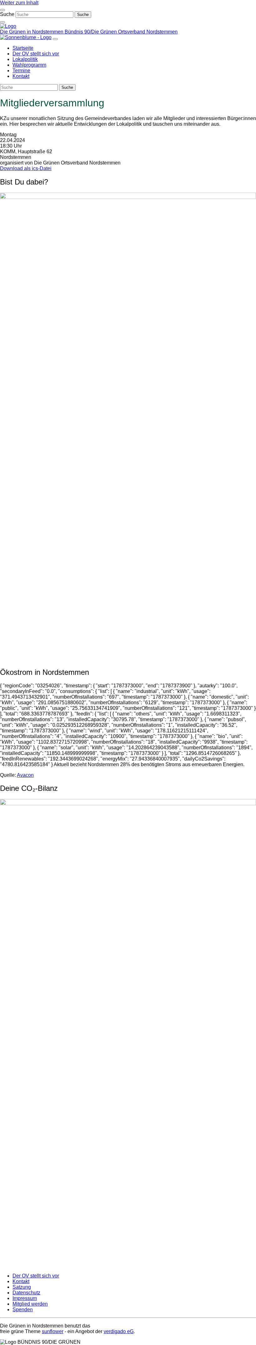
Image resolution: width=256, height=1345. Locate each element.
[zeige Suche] (2, 22)
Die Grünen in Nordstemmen (32, 31)
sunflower (52, 1331)
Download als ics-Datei (26, 168)
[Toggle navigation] (2, 10)
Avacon (25, 775)
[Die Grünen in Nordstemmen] (8, 26)
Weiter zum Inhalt (19, 2)
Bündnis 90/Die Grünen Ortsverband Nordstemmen (121, 31)
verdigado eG (119, 1331)
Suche (7, 14)
